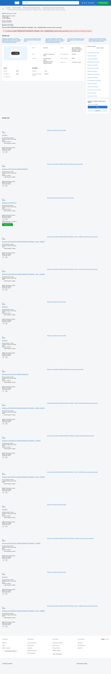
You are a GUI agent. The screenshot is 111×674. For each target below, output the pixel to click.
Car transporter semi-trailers (94, 80)
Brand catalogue (31, 653)
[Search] (24, 3)
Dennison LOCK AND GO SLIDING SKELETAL (15, 374)
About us (4, 642)
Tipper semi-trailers (92, 55)
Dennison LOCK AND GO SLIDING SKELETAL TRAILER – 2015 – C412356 (23, 274)
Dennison (26, 38)
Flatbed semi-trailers (92, 71)
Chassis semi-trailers (92, 96)
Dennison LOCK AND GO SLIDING (97, 38)
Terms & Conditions (32, 642)
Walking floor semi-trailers (93, 74)
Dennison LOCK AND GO (9, 203)
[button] (3, 152)
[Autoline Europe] (7, 2)
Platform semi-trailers (92, 65)
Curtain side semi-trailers (93, 52)
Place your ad (7, 224)
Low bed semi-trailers (92, 58)
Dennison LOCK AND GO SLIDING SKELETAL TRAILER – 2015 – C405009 (11, 39)
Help (3, 645)
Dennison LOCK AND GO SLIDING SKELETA (15, 169)
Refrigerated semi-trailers (93, 62)
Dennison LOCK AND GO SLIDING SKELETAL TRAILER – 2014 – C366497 (23, 241)
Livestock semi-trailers (92, 86)
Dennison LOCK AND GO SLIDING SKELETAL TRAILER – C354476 (21, 440)
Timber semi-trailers (92, 83)
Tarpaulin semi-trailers (92, 77)
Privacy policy (30, 645)
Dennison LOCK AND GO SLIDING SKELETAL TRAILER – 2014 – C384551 (23, 611)
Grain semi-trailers (91, 93)
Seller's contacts (6, 648)
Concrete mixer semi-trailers (94, 89)
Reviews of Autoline (32, 650)
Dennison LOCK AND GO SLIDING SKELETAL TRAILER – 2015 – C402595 (55, 39)
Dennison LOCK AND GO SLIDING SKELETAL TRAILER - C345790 (21, 543)
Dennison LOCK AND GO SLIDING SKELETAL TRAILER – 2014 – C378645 (23, 477)
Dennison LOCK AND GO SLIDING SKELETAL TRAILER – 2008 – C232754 (23, 408)
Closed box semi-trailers (93, 68)
